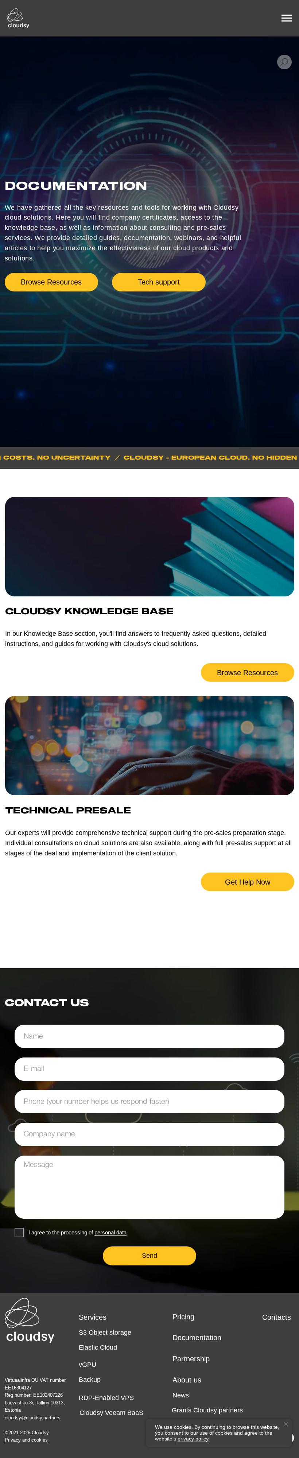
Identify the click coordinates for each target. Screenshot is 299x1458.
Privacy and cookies (26, 1440)
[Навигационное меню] (286, 18)
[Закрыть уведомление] (286, 1424)
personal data (110, 1232)
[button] (158, 282)
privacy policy (193, 1439)
